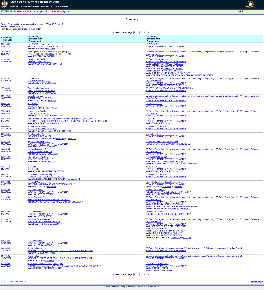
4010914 (59, 123)
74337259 (175, 73)
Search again (257, 282)
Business (46, 6)
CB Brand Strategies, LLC (157, 59)
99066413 (57, 64)
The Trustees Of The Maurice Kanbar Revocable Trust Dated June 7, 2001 (61, 119)
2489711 (186, 73)
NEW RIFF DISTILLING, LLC (40, 159)
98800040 (5, 126)
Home (12, 6)
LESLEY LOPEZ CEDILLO (39, 61)
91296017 (5, 219)
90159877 (171, 85)
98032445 (5, 241)
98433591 (5, 256)
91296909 (5, 182)
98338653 (57, 224)
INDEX (114, 287)
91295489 (5, 263)
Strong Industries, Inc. (37, 248)
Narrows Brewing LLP (37, 149)
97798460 (5, 88)
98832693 (165, 123)
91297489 (5, 157)
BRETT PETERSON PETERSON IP (44, 222)
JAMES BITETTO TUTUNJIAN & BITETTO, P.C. (49, 54)
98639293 (173, 171)
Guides (32, 6)
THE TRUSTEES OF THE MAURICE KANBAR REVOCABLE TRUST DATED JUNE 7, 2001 (69, 121)
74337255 (198, 75)
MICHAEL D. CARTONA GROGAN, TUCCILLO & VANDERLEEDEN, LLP (60, 250)
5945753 (72, 138)
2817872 (179, 204)
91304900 (5, 59)
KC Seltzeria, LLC (35, 78)
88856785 (167, 71)
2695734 (178, 186)
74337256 (167, 64)
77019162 (182, 164)
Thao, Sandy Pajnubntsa (38, 88)
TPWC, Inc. (151, 119)
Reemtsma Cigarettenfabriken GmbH (162, 142)
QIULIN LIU (33, 169)
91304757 (5, 78)
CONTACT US (140, 287)
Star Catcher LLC (153, 134)
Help (66, 6)
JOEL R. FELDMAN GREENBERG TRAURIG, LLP (168, 192)
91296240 (5, 197)
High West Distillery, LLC (39, 142)
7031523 (183, 85)
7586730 (60, 171)
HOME (108, 287)
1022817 (179, 233)
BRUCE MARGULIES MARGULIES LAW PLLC (49, 199)
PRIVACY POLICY (153, 287)
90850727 (175, 238)
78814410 (47, 123)
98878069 (52, 83)
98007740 (5, 103)
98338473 (52, 161)
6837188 (187, 238)
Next (149, 32)
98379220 (49, 171)
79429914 (5, 52)
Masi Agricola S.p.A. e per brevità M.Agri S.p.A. (49, 52)
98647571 (5, 174)
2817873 (186, 209)
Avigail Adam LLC (153, 167)
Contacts (38, 6)
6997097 (179, 71)
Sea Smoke (33, 103)
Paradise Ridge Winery (38, 134)
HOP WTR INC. (153, 44)
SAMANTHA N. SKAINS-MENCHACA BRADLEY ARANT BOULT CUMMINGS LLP (64, 266)
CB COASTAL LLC (154, 103)
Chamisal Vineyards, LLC (39, 182)
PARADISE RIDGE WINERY (40, 136)
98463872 (5, 142)
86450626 (170, 161)
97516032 (57, 268)
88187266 (60, 138)
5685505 (197, 206)
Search (26, 6)
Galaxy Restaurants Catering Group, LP (45, 263)
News (62, 6)
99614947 (5, 44)
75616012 (165, 194)
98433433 (5, 248)
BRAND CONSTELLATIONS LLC (42, 129)
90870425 (51, 186)
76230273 (167, 204)
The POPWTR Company (38, 44)
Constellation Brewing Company (42, 174)
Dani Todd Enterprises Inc (39, 219)
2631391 (179, 235)
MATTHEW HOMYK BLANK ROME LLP (45, 46)
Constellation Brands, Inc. (157, 126)
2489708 (209, 75)
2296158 (176, 194)
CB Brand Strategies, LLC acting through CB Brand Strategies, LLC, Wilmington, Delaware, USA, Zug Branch (194, 248)
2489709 (179, 64)
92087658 (5, 167)
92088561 (5, 134)
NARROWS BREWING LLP (40, 151)
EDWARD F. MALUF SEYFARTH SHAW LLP (166, 46)
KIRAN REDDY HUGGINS (39, 81)
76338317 (168, 235)
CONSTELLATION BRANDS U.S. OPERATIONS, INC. (170, 88)
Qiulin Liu (32, 167)
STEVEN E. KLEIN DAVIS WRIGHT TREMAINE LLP (51, 184)
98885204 (5, 149)
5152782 (179, 68)
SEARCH (120, 287)
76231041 (175, 209)
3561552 (194, 164)
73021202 (168, 233)
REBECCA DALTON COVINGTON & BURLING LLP (168, 144)
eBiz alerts (55, 6)
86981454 (167, 68)
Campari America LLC (155, 190)
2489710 (179, 66)
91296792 (5, 190)
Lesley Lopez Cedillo (37, 59)
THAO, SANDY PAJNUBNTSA (41, 90)
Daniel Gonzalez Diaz (37, 197)
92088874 (5, 119)
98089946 (79, 202)
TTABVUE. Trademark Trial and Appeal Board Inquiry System (36, 11)
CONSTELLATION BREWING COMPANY (46, 177)
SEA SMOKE (33, 106)
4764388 (182, 161)
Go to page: (127, 32)
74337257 (167, 66)
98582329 (50, 194)
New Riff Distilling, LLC (38, 157)
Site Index (19, 6)
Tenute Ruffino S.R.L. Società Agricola (163, 182)
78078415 (166, 186)
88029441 (185, 206)
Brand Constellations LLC (39, 126)
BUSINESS (129, 287)
